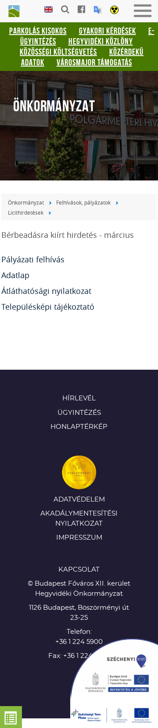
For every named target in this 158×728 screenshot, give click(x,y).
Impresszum (79, 537)
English (48, 10)
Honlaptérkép (79, 427)
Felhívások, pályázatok (83, 202)
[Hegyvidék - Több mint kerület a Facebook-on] (81, 9)
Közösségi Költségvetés (58, 52)
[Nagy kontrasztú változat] (114, 10)
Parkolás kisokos (38, 30)
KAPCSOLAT (79, 569)
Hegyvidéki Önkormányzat (13, 12)
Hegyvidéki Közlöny (100, 41)
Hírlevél (79, 398)
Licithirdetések (25, 212)
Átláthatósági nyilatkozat (46, 291)
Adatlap (15, 275)
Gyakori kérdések (107, 30)
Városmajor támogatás (94, 62)
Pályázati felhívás (33, 259)
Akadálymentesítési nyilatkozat (79, 518)
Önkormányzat (26, 202)
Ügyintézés (79, 413)
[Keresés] (65, 9)
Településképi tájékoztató (47, 306)
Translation (97, 10)
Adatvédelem (79, 499)
